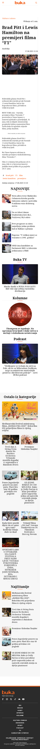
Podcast (20, 339)
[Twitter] (11, 699)
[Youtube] (23, 699)
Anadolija (6, 48)
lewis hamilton (9, 178)
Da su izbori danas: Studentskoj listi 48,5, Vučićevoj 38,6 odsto (21, 215)
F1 (16, 175)
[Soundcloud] (19, 699)
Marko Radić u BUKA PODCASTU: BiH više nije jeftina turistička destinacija (20, 288)
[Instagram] (6, 699)
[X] (7, 83)
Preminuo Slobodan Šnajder (29, 447)
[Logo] (20, 2)
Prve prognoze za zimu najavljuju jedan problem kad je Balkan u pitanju (23, 226)
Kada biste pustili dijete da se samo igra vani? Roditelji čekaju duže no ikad (10, 527)
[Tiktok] (15, 699)
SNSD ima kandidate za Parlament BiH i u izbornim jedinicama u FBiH (24, 248)
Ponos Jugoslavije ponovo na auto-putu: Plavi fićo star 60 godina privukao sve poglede (10, 488)
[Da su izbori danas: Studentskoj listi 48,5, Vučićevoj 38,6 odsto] (6, 215)
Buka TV (20, 259)
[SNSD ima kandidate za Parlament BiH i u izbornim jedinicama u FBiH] (6, 248)
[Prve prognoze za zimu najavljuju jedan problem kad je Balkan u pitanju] (6, 226)
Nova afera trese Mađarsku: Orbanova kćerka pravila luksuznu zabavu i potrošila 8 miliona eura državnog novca (24, 201)
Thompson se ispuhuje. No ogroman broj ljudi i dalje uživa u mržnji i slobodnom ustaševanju (20, 330)
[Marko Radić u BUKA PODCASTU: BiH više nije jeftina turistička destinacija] (20, 274)
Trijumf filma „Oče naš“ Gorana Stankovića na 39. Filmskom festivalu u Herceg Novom (29, 529)
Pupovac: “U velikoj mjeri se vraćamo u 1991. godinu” (24, 236)
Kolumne (20, 298)
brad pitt (10, 175)
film (21, 175)
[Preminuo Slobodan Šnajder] (29, 439)
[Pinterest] (7, 88)
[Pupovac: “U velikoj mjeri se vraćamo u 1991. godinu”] (6, 237)
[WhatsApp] (7, 93)
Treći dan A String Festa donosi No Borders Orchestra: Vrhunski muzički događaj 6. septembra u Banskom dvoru (10, 455)
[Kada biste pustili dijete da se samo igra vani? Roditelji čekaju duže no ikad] (10, 516)
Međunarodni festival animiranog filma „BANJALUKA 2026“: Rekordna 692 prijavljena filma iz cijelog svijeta (19, 427)
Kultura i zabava (8, 18)
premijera (21, 178)
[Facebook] (7, 78)
